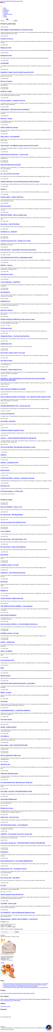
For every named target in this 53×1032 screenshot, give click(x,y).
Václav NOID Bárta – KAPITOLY (10, 282)
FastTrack (5, 12)
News (4, 7)
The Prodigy (4, 701)
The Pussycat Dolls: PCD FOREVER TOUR (13, 522)
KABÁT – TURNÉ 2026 (7, 642)
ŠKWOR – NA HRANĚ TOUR (9, 462)
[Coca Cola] (14, 1015)
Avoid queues (7, 1000)
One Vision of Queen (6, 360)
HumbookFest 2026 (6, 55)
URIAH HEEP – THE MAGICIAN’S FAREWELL (15, 109)
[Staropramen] (8, 1015)
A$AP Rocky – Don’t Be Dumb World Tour (13, 572)
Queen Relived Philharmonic (9, 799)
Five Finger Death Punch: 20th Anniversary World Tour (16, 782)
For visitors (5, 11)
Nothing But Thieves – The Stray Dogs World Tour (15, 336)
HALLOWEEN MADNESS (8, 615)
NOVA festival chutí (6, 328)
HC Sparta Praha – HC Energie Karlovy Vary (14, 539)
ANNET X (4, 189)
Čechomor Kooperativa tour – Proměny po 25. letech (16, 240)
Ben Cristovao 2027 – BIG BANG (10, 877)
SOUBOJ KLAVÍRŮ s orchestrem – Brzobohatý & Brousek (17, 478)
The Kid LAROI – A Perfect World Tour (12, 197)
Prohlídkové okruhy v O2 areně (10, 565)
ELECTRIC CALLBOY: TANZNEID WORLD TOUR (16, 791)
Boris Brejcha (4, 554)
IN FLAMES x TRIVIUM (8, 421)
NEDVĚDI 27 (4, 852)
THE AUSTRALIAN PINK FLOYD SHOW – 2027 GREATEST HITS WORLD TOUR (26, 397)
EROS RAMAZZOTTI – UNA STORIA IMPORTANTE (17, 861)
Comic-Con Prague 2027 (8, 413)
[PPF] (4, 1022)
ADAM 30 (3, 455)
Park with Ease (31, 993)
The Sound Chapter (6, 719)
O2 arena (3, 1)
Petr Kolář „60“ (5, 486)
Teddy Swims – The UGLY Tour (10, 817)
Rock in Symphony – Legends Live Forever (13, 100)
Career (4, 15)
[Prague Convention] (10, 1026)
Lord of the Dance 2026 (7, 660)
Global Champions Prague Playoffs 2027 (12, 894)
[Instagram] (2, 19)
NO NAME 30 (5, 736)
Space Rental (6, 10)
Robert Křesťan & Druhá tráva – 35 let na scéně (14, 154)
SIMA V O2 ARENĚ (6, 651)
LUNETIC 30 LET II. (7, 38)
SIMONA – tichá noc (6, 265)
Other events (12, 993)
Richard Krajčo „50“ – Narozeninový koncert (13, 868)
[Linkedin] (4, 19)
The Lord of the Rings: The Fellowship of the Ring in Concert (18, 447)
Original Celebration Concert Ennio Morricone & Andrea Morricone (20, 181)
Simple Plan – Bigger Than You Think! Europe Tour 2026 (17, 72)
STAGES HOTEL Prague (10, 1)
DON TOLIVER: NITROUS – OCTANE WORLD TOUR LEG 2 (19, 624)
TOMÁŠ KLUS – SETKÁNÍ (9, 231)
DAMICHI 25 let (5, 301)
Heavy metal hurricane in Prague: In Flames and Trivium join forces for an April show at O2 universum (25, 983)
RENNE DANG (5, 470)
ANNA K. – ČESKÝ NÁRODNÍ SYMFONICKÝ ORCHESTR (18, 438)
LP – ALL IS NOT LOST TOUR (10, 173)
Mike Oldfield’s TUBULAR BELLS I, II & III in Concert (17, 29)
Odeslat (16, 932)
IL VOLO (3, 885)
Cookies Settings (16, 1000)
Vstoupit (2, 962)
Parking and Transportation (34, 999)
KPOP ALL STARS (6, 91)
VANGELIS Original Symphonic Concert (12, 430)
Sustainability (44, 999)
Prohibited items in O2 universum (15, 999)
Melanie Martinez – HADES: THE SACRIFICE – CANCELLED (19, 919)
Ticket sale (25, 993)
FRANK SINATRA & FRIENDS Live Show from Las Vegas (18, 319)
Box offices (25, 999)
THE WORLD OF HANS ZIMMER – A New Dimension (17, 606)
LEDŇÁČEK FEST (6, 343)
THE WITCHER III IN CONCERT (11, 164)
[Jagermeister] (20, 1015)
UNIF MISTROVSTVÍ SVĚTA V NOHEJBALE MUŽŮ (17, 257)
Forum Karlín (19, 1)
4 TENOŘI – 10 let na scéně (8, 903)
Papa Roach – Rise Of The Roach (10, 224)
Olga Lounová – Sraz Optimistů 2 (10, 136)
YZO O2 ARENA (6, 531)
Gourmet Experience (7, 14)
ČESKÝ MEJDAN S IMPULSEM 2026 (12, 598)
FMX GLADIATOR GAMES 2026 (10, 755)
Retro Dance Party (6, 206)
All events (3, 993)
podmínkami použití (18, 929)
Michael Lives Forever (7, 808)
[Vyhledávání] (9, 19)
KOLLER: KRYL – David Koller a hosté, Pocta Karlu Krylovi (18, 249)
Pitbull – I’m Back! (6, 692)
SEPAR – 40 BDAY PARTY (8, 727)
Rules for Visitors (4, 999)
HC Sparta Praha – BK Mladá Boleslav (12, 514)
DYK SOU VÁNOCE (7, 310)
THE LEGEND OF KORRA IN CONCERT (13, 389)
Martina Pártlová (5, 675)
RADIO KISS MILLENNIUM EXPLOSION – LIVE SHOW (18, 683)
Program (5, 9)
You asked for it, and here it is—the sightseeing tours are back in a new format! (20, 986)
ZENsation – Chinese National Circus (11, 369)
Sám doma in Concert (7, 274)
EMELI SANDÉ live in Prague (9, 127)
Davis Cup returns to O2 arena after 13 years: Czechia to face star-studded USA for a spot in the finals (25, 987)
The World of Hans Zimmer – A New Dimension (14, 825)
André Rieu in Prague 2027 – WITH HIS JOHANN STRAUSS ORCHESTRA (23, 843)
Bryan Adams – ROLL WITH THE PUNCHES (14, 745)
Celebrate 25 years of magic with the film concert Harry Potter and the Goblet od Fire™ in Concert (24, 984)
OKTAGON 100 (5, 764)
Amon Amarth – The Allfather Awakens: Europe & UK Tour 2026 (19, 145)
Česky (3, 2)
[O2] (3, 1015)
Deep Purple (4, 581)
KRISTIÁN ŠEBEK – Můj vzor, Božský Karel (14, 215)
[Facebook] (1, 19)
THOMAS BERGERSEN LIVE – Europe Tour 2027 (16, 406)
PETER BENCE (5, 292)
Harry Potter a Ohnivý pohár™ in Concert (13, 352)
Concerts (7, 993)
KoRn (2, 668)
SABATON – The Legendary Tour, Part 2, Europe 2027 (16, 834)
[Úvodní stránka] (4, 4)
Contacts (5, 16)
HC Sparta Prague (19, 993)
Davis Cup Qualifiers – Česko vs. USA (11, 507)
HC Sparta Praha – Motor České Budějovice (13, 547)
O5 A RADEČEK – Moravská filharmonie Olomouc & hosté (18, 912)
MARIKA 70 (4, 590)
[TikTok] (5, 19)
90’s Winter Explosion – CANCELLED (12, 491)
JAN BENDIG (5, 63)
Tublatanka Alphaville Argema (9, 773)
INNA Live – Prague (6, 118)
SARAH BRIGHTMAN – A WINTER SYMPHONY (15, 710)
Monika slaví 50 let (6, 47)
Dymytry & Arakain (6, 81)
